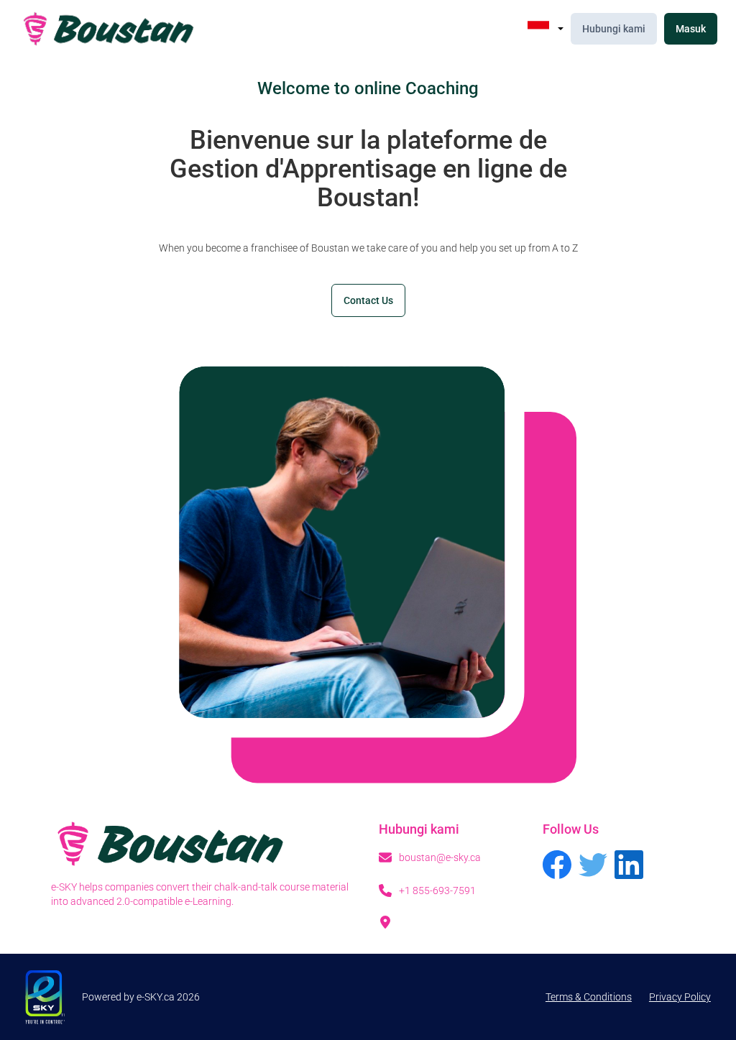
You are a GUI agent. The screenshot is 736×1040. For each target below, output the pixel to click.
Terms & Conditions (589, 997)
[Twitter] (593, 866)
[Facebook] (557, 866)
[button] (546, 29)
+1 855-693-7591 (437, 890)
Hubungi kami (613, 28)
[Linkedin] (629, 866)
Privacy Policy (680, 997)
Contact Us (368, 300)
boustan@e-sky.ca (440, 857)
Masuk (691, 28)
